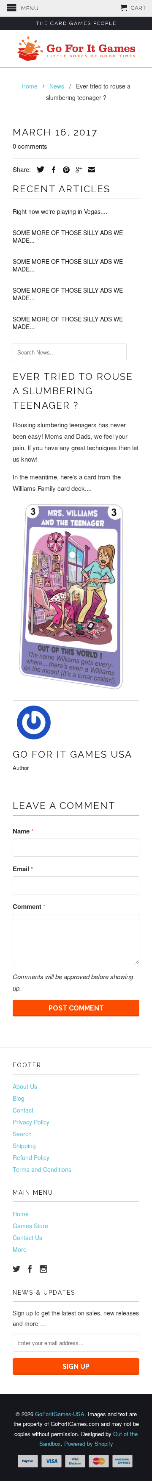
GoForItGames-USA (59, 1414)
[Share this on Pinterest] (64, 169)
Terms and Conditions (42, 1169)
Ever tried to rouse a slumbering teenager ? (73, 391)
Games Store (30, 1225)
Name (23, 831)
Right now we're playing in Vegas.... (60, 211)
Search (22, 1133)
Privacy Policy (31, 1122)
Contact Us (27, 1237)
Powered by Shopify (88, 1443)
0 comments (30, 145)
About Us (25, 1086)
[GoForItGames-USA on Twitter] (16, 1269)
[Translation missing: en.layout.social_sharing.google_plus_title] (76, 169)
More (20, 1249)
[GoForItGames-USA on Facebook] (30, 1269)
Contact (23, 1110)
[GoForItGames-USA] (76, 48)
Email (23, 868)
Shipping (24, 1145)
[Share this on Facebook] (51, 169)
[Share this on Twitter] (38, 169)
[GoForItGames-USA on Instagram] (43, 1269)
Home (21, 1214)
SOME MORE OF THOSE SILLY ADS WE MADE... (68, 236)
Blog (18, 1098)
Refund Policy (31, 1157)
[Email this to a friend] (89, 169)
